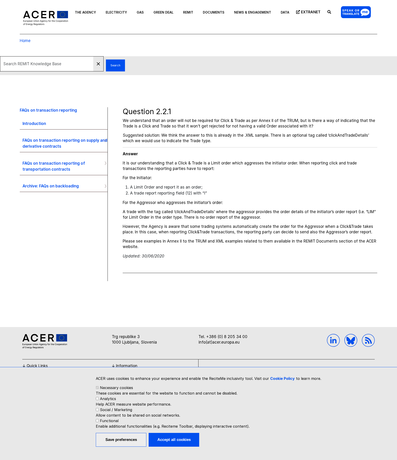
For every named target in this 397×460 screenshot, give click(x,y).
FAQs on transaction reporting (48, 110)
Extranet (310, 12)
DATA (285, 12)
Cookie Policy (282, 378)
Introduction (34, 123)
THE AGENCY (85, 12)
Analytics (108, 398)
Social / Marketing (116, 409)
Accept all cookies (174, 439)
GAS (140, 12)
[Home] (45, 18)
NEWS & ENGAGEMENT (252, 12)
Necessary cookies (116, 387)
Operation (103, 140)
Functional (109, 420)
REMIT (188, 12)
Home (25, 40)
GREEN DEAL (163, 12)
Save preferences (121, 439)
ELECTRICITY (116, 12)
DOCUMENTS (213, 12)
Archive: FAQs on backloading (51, 185)
